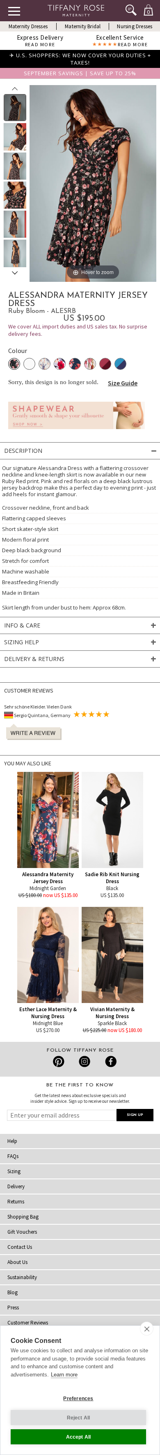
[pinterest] (58, 1061)
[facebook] (109, 1061)
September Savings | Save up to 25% (80, 73)
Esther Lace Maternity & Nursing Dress (48, 1013)
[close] (146, 1329)
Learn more (64, 1375)
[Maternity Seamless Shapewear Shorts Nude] (76, 431)
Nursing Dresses (134, 26)
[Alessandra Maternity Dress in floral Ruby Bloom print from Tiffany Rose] (15, 107)
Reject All (78, 1418)
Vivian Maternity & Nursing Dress (112, 1013)
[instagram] (84, 1061)
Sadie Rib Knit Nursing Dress (112, 878)
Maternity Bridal (83, 26)
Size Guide (122, 383)
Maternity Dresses (28, 26)
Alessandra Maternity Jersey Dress (47, 878)
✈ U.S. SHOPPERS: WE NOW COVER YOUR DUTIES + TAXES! (80, 59)
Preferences (78, 1398)
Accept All (78, 1437)
